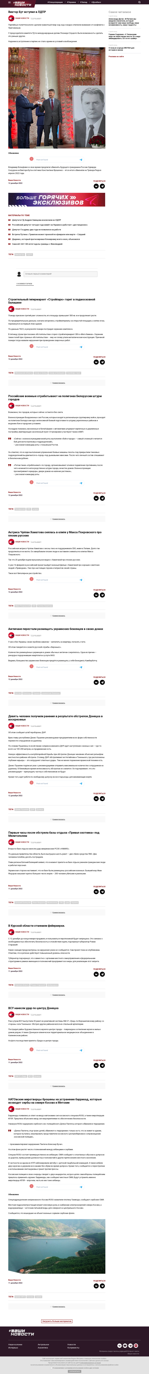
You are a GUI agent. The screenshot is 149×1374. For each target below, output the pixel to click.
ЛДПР (29, 254)
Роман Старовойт (38, 985)
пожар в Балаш (40, 373)
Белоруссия (20, 509)
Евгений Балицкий (23, 903)
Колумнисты (73, 1347)
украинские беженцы (51, 693)
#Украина (71, 2)
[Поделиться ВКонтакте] (96, 186)
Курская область (22, 985)
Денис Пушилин (22, 809)
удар (67, 903)
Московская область (23, 373)
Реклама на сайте (116, 56)
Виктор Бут (19, 254)
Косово (30, 1297)
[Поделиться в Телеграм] (102, 186)
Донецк (40, 809)
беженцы (27, 693)
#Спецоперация (55, 2)
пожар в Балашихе (57, 373)
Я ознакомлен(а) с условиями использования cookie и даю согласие (76, 1368)
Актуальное (43, 1344)
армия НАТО (20, 1297)
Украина (36, 693)
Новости (71, 1344)
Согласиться (74, 1371)
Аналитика (43, 1347)
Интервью (13, 1347)
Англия (18, 693)
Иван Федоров (39, 903)
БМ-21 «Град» (21, 1076)
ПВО (61, 903)
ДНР (33, 809)
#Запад (83, 2)
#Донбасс (96, 2)
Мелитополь (52, 903)
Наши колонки (15, 1344)
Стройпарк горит (73, 373)
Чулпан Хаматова (45, 606)
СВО (28, 509)
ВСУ (30, 1076)
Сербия (38, 1297)
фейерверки (52, 985)
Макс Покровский (22, 606)
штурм (35, 509)
